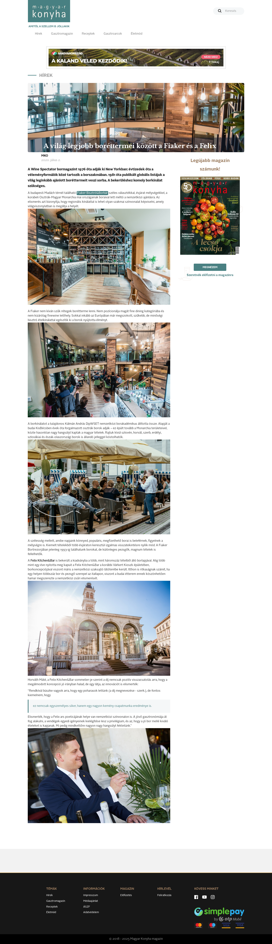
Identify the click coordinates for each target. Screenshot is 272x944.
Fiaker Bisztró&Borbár (92, 193)
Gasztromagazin (62, 33)
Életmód (136, 33)
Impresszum (90, 895)
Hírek (38, 33)
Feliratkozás (164, 895)
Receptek (88, 33)
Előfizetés (126, 895)
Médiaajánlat (90, 901)
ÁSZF (86, 906)
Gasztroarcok (113, 33)
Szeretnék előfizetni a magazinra (210, 275)
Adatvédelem (91, 912)
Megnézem (210, 267)
